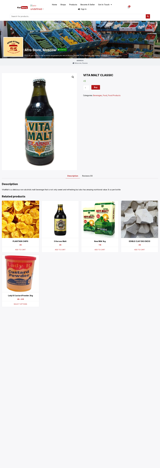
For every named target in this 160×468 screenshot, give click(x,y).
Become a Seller (87, 5)
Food (105, 95)
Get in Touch (104, 5)
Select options (20, 304)
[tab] (73, 176)
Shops (63, 5)
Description (72, 176)
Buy (95, 87)
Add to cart (20, 250)
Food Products (114, 95)
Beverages (97, 95)
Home (54, 5)
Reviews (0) (87, 176)
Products (73, 5)
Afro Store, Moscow (40, 50)
